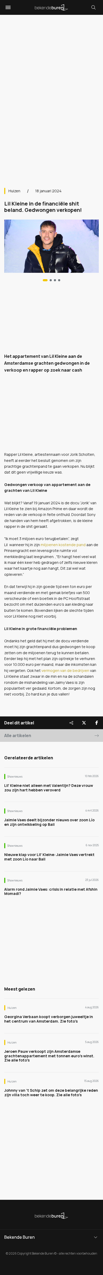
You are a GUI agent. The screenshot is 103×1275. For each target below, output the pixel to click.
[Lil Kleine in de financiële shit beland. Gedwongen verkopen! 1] (51, 280)
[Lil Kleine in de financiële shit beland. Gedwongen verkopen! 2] (55, 280)
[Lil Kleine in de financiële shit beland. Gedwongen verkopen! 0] (45, 280)
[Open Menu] (7, 7)
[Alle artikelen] (59, 280)
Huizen (14, 190)
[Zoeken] (93, 7)
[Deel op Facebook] (96, 722)
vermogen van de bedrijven (65, 670)
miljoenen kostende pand (63, 544)
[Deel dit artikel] (71, 722)
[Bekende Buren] (51, 7)
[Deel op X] (84, 722)
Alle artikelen (17, 735)
